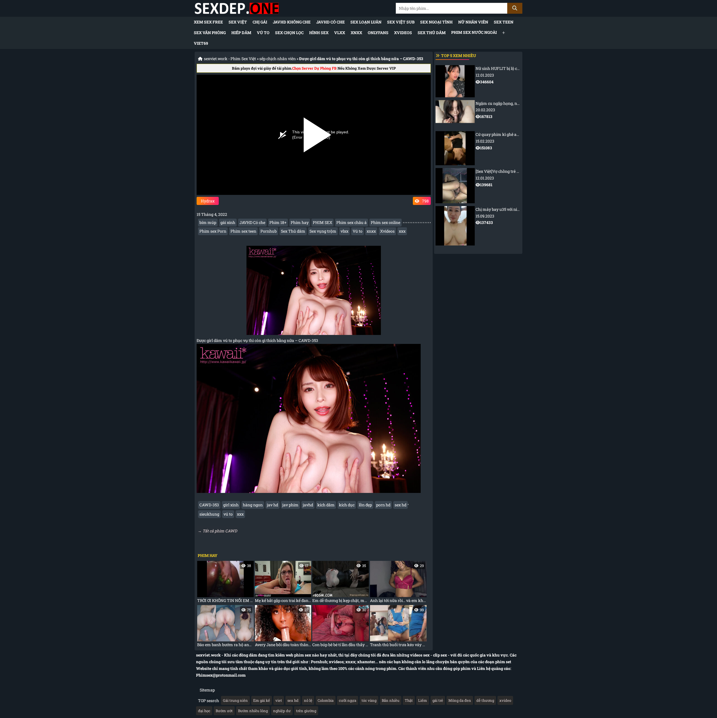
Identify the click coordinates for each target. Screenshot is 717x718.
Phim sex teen (243, 231)
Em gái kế (261, 700)
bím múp (207, 222)
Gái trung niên (235, 700)
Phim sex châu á (351, 222)
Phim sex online (385, 222)
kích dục (347, 504)
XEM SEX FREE (208, 22)
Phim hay (300, 222)
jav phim (290, 504)
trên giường (306, 710)
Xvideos (387, 231)
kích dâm (326, 504)
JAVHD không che (292, 22)
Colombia (326, 700)
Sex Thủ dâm (432, 32)
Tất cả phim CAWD (219, 530)
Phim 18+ (278, 222)
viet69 (201, 43)
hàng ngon (253, 504)
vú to (228, 514)
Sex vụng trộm (322, 231)
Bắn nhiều (390, 700)
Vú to (263, 32)
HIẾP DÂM (241, 32)
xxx (402, 231)
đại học (204, 710)
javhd (308, 504)
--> (498, 79)
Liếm (422, 700)
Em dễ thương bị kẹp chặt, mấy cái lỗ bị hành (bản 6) (340, 583)
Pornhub (268, 231)
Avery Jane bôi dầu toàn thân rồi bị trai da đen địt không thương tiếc (283, 627)
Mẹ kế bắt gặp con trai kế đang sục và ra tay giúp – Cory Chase (283, 583)
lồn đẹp (365, 504)
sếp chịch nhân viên (277, 58)
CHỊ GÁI (260, 22)
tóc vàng (369, 700)
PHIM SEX (322, 222)
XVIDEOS (403, 32)
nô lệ (308, 700)
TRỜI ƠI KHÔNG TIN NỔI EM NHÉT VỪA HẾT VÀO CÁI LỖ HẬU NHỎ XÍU (225, 583)
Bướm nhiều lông (253, 710)
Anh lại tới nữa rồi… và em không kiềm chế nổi (398, 583)
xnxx (371, 231)
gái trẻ (437, 700)
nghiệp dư (282, 710)
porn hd (383, 504)
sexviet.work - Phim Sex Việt (230, 58)
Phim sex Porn (212, 231)
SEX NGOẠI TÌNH (436, 22)
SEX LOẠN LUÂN (365, 22)
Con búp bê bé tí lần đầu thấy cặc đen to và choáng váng (340, 627)
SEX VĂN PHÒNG (210, 32)
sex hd (400, 504)
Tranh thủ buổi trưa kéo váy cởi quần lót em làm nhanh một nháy (398, 627)
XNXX (356, 32)
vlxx (344, 231)
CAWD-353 (209, 504)
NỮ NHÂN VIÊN (473, 22)
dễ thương (485, 700)
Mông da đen (459, 700)
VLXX (339, 32)
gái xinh (227, 222)
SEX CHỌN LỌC (289, 32)
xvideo (505, 700)
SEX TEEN (503, 22)
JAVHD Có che (330, 22)
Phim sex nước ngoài (474, 32)
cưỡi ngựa (347, 700)
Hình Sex (319, 32)
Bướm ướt (224, 710)
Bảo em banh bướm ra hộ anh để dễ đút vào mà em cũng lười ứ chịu (225, 627)
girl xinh (231, 504)
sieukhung (209, 514)
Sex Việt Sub (401, 22)
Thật (409, 700)
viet (278, 700)
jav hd (272, 504)
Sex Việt (238, 22)
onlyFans (378, 32)
